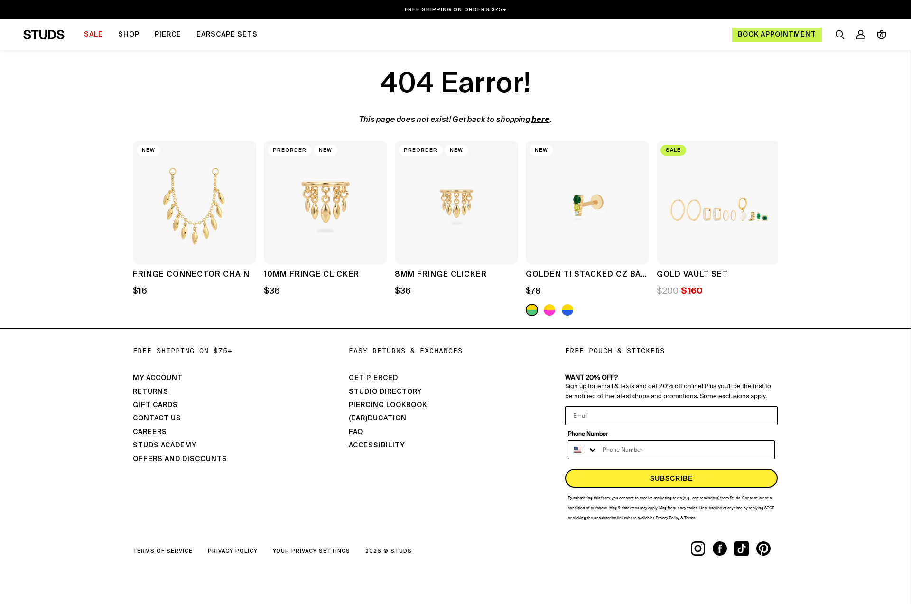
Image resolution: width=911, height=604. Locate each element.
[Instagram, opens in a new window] (702, 548)
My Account (158, 378)
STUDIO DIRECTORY (385, 392)
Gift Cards (155, 405)
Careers (150, 432)
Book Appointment (777, 34)
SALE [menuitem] (93, 34)
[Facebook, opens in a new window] (723, 548)
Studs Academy (164, 445)
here (540, 120)
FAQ (356, 432)
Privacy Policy (233, 551)
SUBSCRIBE (671, 478)
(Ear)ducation (378, 418)
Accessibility (377, 445)
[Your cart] (881, 35)
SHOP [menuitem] (128, 34)
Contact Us (157, 418)
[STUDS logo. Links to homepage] (44, 34)
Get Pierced (373, 378)
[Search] (839, 35)
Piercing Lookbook (388, 405)
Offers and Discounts (180, 459)
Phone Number (588, 433)
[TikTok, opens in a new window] (745, 548)
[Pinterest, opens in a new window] (767, 548)
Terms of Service (163, 551)
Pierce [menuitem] (168, 34)
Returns (150, 392)
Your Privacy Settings (311, 551)
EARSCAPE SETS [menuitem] (227, 34)
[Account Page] (860, 35)
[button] (764, 229)
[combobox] (583, 450)
